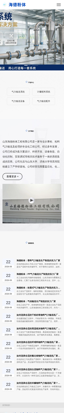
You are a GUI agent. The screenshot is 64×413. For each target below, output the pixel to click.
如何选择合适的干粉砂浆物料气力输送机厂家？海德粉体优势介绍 (39, 315)
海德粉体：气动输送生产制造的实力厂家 (36, 301)
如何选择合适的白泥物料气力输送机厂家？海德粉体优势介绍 (39, 369)
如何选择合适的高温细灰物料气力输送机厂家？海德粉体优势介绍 (39, 328)
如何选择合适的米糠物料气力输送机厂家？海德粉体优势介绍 (39, 383)
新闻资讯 (31, 243)
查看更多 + (12, 176)
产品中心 (31, 82)
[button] (27, 65)
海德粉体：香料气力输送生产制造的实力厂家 (38, 260)
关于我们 (31, 131)
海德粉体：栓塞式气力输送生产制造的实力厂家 (39, 288)
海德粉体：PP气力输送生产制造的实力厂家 (38, 274)
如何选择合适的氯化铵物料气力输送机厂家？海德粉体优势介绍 (39, 356)
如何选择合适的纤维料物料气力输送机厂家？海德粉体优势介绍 (39, 342)
